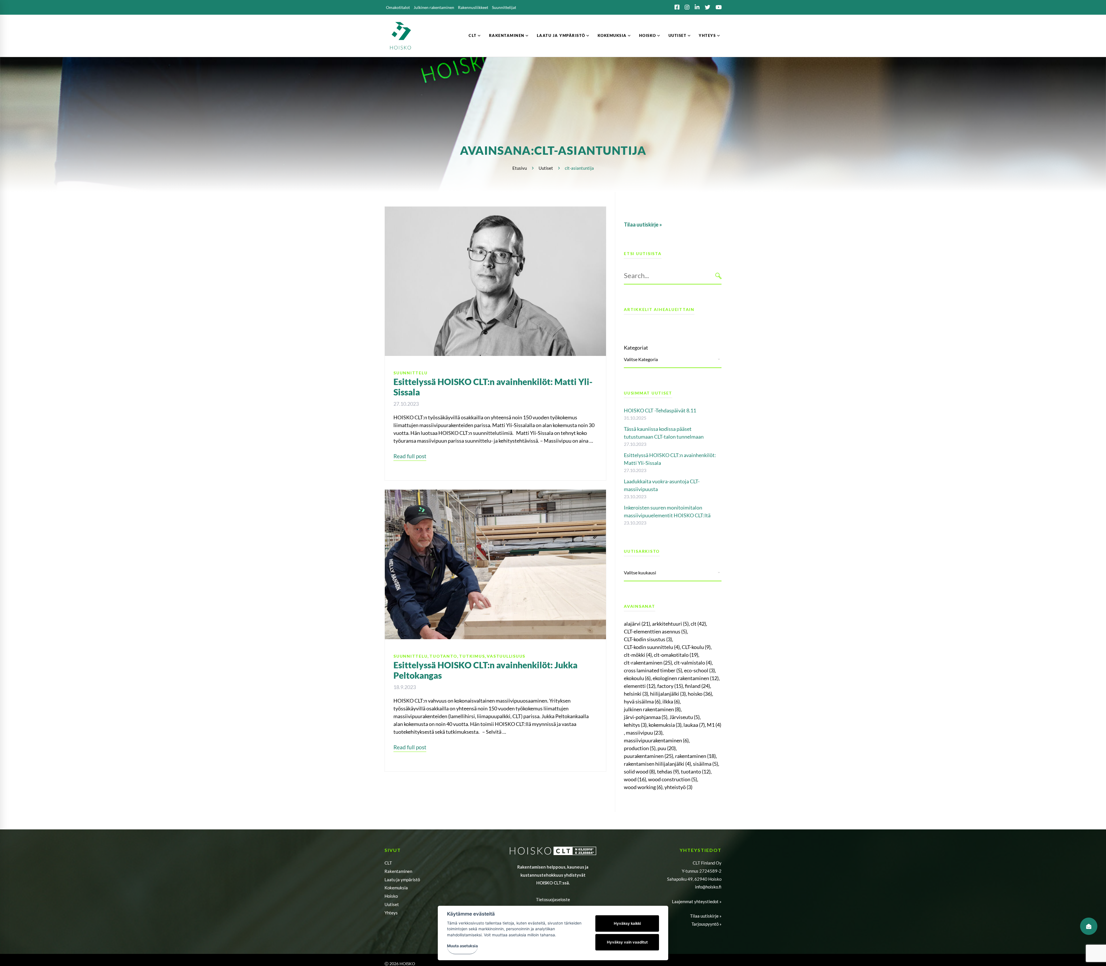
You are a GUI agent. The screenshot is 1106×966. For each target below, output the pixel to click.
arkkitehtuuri (670, 623)
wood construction (672, 779)
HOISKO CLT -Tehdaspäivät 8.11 (660, 410)
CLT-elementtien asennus (655, 631)
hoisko (700, 693)
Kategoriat (636, 347)
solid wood (639, 771)
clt (698, 623)
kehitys (635, 725)
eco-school (699, 670)
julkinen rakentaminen (652, 709)
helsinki (636, 693)
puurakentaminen (648, 756)
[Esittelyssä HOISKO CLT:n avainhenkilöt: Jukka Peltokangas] (495, 493)
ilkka (671, 701)
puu (667, 748)
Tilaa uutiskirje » (705, 915)
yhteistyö (678, 787)
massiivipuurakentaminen (656, 740)
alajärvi (637, 623)
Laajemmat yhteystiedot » (696, 901)
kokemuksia (665, 725)
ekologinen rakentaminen (686, 678)
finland (697, 686)
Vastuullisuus (506, 656)
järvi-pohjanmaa (645, 717)
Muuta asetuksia (462, 946)
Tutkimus (472, 656)
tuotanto (696, 771)
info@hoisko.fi (708, 886)
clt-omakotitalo (676, 655)
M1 (714, 725)
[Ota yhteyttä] (1088, 926)
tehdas (668, 771)
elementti (639, 686)
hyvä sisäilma (642, 701)
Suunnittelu (410, 372)
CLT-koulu (696, 647)
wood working (643, 787)
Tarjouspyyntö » (706, 924)
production (640, 748)
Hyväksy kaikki (627, 923)
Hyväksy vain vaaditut (627, 942)
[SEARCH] (718, 276)
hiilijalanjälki (668, 693)
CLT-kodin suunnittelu (652, 647)
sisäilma (705, 764)
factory (670, 686)
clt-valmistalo (693, 662)
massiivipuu (644, 732)
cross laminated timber (653, 670)
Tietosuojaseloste (553, 899)
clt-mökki (638, 655)
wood (635, 779)
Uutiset (546, 168)
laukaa (694, 725)
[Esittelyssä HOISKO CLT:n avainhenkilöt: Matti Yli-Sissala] (495, 210)
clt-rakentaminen (648, 662)
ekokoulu (637, 678)
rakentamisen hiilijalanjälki (657, 764)
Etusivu (519, 168)
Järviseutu (684, 717)
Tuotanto (443, 656)
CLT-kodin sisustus (648, 639)
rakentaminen (695, 756)
